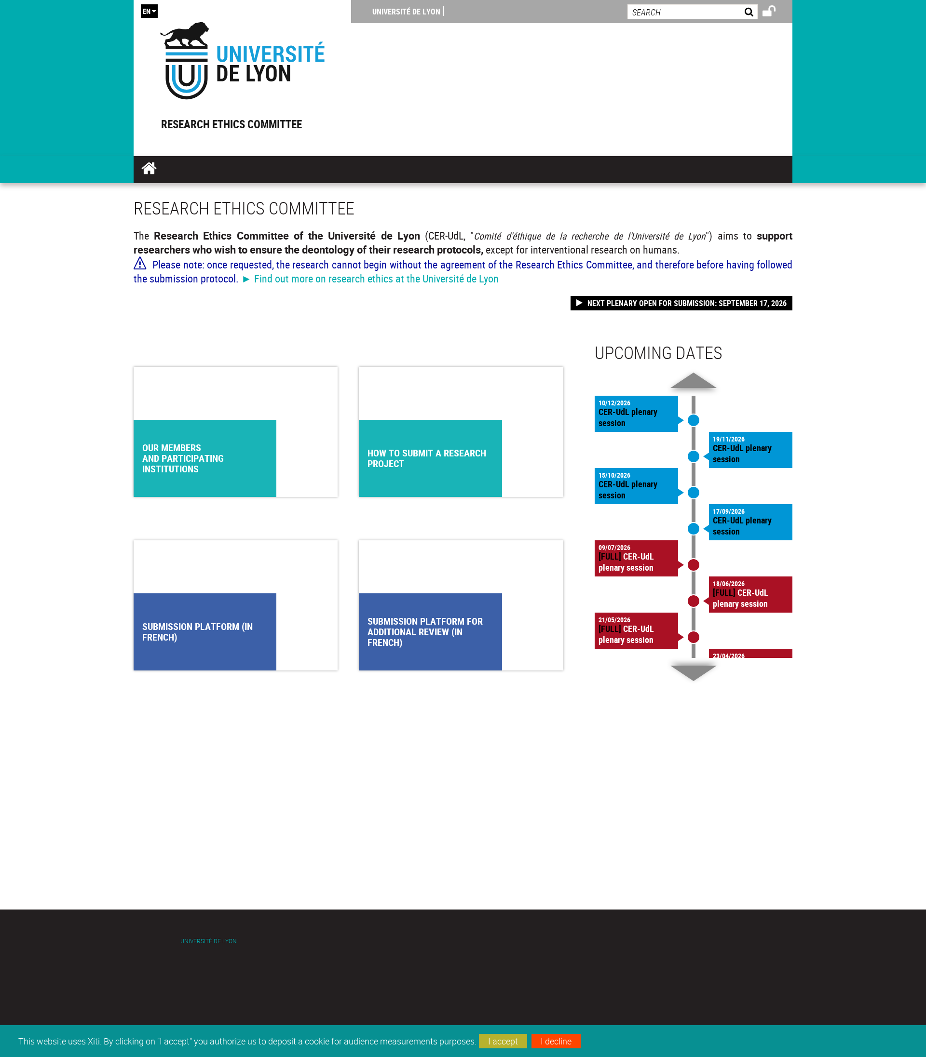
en (146, 11)
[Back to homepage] (242, 58)
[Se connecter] (775, 12)
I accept (503, 1041)
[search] (692, 11)
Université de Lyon (406, 11)
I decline (556, 1041)
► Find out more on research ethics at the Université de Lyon (370, 278)
